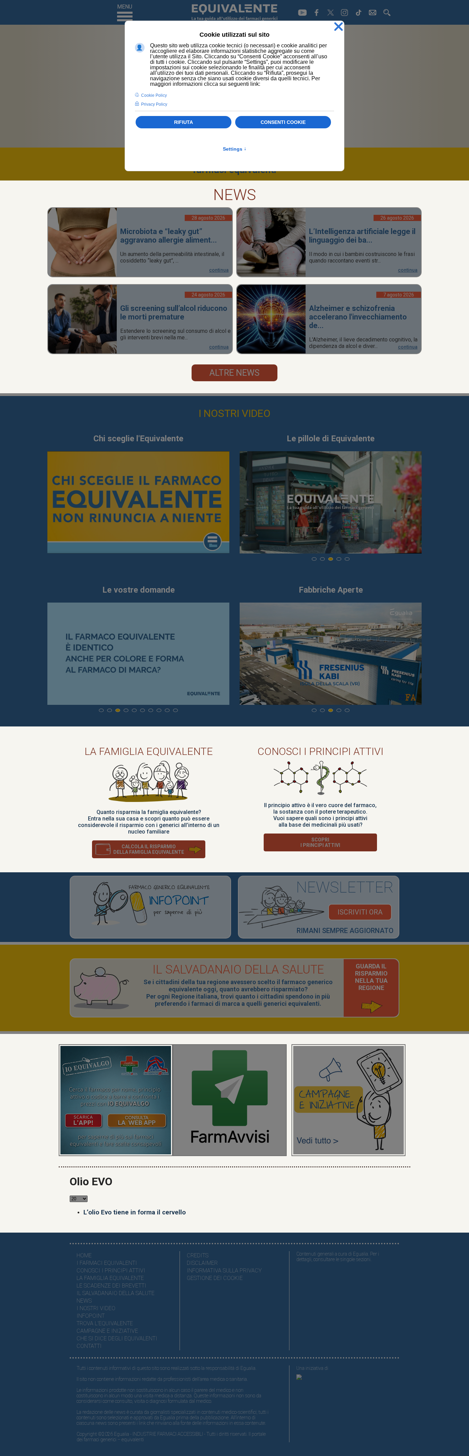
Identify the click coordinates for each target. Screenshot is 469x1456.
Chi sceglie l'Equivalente (138, 438)
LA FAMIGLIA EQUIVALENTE (110, 1278)
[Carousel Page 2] (322, 559)
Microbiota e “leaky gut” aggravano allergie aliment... (168, 235)
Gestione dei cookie (215, 1278)
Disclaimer (202, 1263)
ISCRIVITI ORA (360, 912)
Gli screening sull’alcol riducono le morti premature (173, 312)
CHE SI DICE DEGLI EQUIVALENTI (117, 1338)
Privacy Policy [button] (154, 104)
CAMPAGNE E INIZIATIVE (107, 1331)
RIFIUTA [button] (183, 122)
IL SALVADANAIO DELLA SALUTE (116, 1293)
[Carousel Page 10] (175, 710)
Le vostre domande (138, 590)
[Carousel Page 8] (159, 710)
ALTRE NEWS (234, 373)
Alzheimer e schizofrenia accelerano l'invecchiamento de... (358, 317)
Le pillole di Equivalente (331, 438)
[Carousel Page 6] (142, 710)
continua (219, 270)
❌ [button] (338, 27)
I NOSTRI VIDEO (234, 413)
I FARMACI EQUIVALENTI (107, 1263)
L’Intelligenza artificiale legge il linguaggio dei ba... (362, 235)
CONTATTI (89, 1346)
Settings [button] (235, 149)
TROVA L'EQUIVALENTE (105, 1323)
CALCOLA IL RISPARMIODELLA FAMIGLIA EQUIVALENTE (148, 849)
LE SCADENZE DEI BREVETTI (111, 1285)
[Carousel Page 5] (347, 559)
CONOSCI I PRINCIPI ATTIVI (111, 1270)
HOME (84, 1255)
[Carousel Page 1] (314, 559)
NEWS (84, 1300)
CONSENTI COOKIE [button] (283, 122)
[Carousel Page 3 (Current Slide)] (330, 559)
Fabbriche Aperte (331, 590)
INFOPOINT (91, 1316)
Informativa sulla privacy (224, 1270)
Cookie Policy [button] (154, 95)
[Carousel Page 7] (150, 710)
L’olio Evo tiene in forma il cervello (134, 1212)
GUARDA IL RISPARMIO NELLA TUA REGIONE (371, 977)
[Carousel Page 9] (167, 710)
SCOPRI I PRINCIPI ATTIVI (320, 842)
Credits (197, 1255)
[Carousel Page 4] (338, 559)
